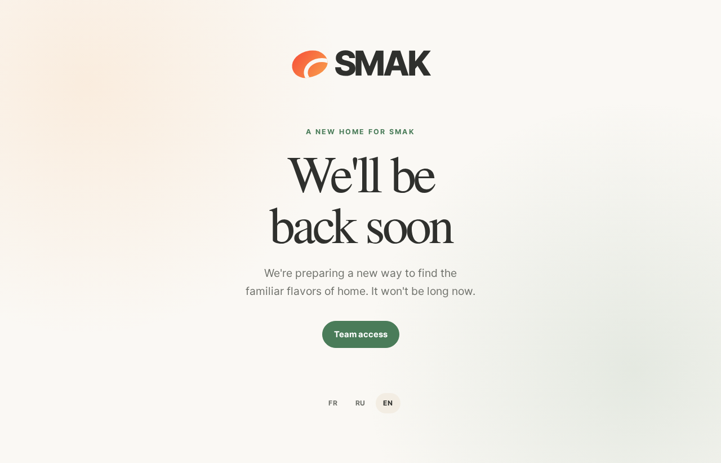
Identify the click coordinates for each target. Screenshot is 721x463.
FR (333, 403)
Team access (361, 334)
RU (360, 403)
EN (388, 403)
